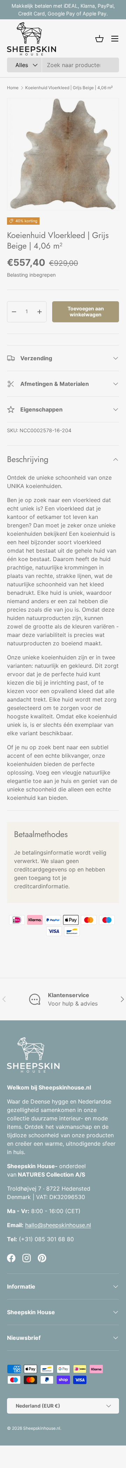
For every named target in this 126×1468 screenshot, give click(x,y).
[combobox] (63, 65)
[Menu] (114, 38)
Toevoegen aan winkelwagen (86, 311)
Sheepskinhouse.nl (41, 1428)
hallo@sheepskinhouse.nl (58, 1225)
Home (13, 87)
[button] (99, 38)
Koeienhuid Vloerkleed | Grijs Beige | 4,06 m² (69, 87)
